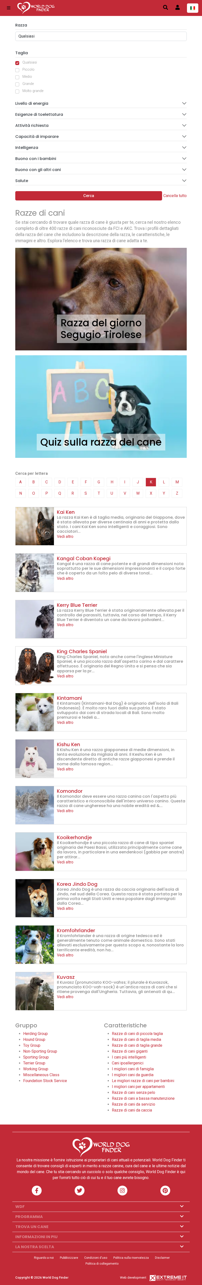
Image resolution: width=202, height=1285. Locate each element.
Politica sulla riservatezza (131, 1257)
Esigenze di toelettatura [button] (39, 114)
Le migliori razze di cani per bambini (143, 1080)
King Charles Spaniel (82, 651)
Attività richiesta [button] (32, 125)
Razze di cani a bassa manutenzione (143, 1098)
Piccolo (28, 69)
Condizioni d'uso (95, 1257)
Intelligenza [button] (26, 147)
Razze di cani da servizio (133, 1104)
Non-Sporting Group (40, 1051)
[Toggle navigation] (9, 8)
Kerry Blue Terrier (77, 605)
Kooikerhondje (74, 837)
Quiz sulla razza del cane (101, 442)
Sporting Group (36, 1057)
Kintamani (69, 698)
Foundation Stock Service (45, 1080)
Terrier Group (34, 1063)
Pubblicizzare (69, 1257)
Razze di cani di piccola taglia (137, 1033)
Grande (28, 84)
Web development (133, 1277)
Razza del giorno (101, 323)
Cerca (88, 195)
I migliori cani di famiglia (133, 1069)
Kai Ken (66, 512)
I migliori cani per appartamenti (138, 1086)
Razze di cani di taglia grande (137, 1045)
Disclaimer (162, 1257)
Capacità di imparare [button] (37, 136)
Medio (27, 77)
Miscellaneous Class (41, 1075)
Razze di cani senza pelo (133, 1092)
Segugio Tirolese (101, 335)
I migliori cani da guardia (132, 1075)
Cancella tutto (175, 195)
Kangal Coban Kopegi (84, 558)
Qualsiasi (29, 62)
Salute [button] (21, 181)
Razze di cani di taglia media (136, 1039)
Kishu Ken (68, 744)
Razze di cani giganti (130, 1051)
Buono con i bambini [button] (35, 158)
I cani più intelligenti (129, 1057)
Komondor (70, 791)
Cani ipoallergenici (127, 1063)
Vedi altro (65, 536)
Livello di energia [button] (31, 103)
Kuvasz (66, 977)
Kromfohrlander (76, 930)
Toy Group (31, 1045)
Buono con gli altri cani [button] (38, 169)
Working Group (35, 1069)
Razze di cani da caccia (132, 1110)
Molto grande (32, 91)
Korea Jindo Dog (77, 884)
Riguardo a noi (44, 1257)
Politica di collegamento (101, 1263)
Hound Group (34, 1039)
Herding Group (35, 1033)
